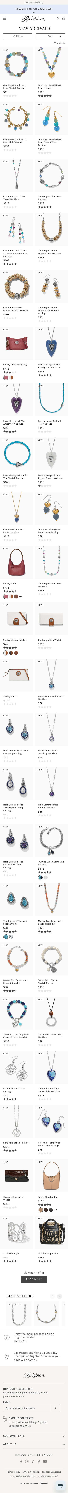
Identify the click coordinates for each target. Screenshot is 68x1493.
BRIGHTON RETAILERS (29, 1483)
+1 (20, 596)
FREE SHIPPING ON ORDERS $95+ (34, 8)
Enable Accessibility (34, 2)
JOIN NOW (20, 1341)
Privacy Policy (13, 1472)
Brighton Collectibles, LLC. (28, 1476)
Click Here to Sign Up (20, 1426)
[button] (4, 18)
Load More (34, 1279)
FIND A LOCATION (26, 1360)
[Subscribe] (55, 1408)
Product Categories (51, 1472)
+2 (55, 1210)
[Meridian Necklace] (46, 1314)
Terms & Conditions (31, 1472)
